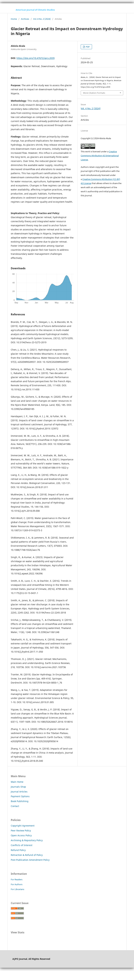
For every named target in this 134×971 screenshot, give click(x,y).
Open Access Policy (21, 835)
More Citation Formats (94, 92)
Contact (15, 806)
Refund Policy (18, 850)
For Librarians (17, 889)
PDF (87, 46)
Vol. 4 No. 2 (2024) (42, 18)
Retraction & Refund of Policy (27, 854)
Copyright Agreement (22, 825)
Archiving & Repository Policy (27, 840)
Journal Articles (19, 791)
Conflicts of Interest (21, 845)
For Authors (16, 884)
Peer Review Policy (21, 830)
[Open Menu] (11, 10)
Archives (25, 18)
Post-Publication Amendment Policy (30, 859)
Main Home (17, 781)
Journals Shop (18, 786)
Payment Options (20, 796)
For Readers (16, 879)
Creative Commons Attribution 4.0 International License (100, 155)
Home (14, 18)
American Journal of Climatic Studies (35, 9)
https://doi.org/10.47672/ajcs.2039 (36, 58)
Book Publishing (19, 801)
